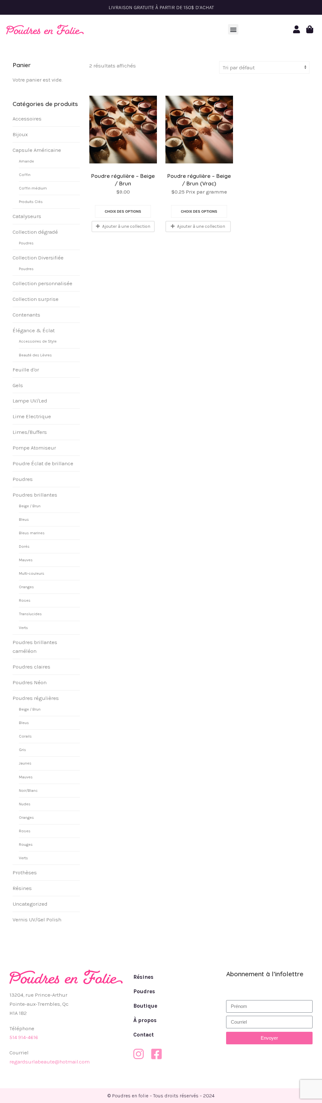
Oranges (26, 586)
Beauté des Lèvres (35, 355)
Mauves (26, 559)
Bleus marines (32, 532)
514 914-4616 (23, 1037)
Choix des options (123, 211)
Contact (143, 1034)
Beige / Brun (30, 506)
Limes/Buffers (30, 432)
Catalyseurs (27, 216)
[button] (233, 29)
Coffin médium (33, 188)
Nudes (25, 804)
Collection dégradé (35, 232)
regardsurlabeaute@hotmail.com (49, 1061)
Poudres (26, 243)
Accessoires (27, 118)
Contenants (26, 315)
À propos (145, 1020)
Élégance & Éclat (34, 330)
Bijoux (20, 134)
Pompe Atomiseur (34, 448)
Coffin (25, 174)
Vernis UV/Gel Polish (37, 919)
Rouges (26, 844)
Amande (26, 161)
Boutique (145, 1006)
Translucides (30, 613)
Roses (25, 600)
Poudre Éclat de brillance (43, 463)
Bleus (24, 519)
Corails (25, 736)
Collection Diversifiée (38, 257)
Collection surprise (35, 299)
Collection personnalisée (42, 283)
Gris (22, 749)
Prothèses (25, 872)
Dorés (24, 546)
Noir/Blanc (28, 790)
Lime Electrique (32, 416)
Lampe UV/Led (30, 400)
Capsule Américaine (37, 150)
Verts (23, 627)
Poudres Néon (30, 682)
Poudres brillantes (35, 495)
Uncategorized (30, 904)
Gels (18, 385)
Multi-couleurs (31, 573)
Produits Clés (31, 201)
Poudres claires (31, 666)
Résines (22, 888)
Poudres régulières (36, 698)
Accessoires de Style (38, 341)
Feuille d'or (26, 369)
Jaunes (25, 763)
